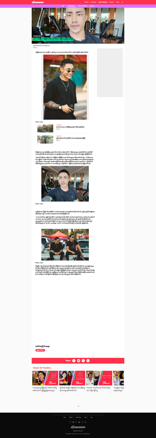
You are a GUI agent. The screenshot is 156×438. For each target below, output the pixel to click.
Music (92, 6)
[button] (40, 350)
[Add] (73, 360)
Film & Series (82, 6)
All (63, 6)
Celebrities (71, 6)
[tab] (63, 6)
